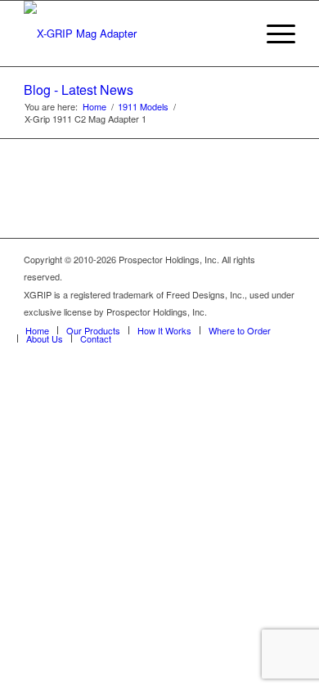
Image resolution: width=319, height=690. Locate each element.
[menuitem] (272, 33)
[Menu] (272, 33)
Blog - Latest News (78, 89)
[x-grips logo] (132, 33)
